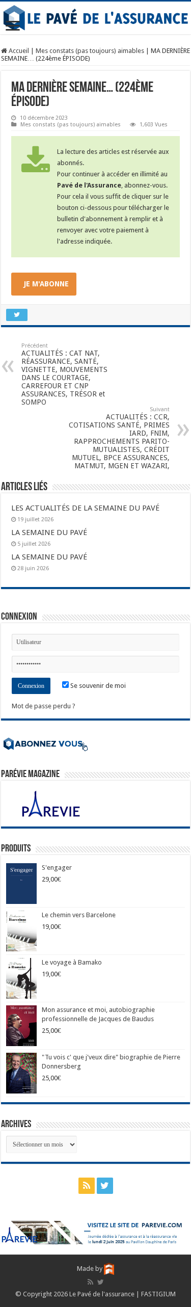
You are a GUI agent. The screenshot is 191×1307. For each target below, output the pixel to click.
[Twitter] (105, 1186)
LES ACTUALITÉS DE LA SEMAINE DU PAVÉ (85, 508)
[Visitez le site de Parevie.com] (95, 1232)
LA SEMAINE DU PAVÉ (49, 532)
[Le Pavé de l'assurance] (95, 18)
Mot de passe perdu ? (43, 706)
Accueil (18, 51)
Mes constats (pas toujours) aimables (90, 51)
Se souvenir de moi (97, 685)
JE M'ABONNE (46, 284)
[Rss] (86, 1186)
